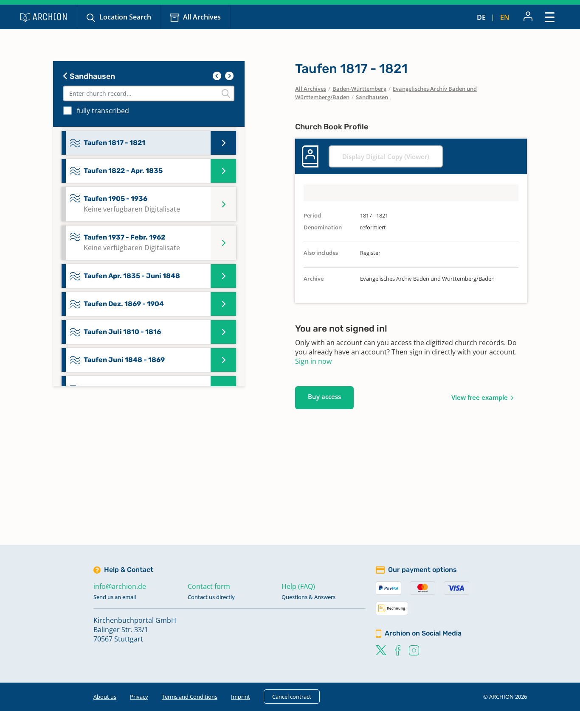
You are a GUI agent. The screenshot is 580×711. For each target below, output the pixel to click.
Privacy (139, 696)
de (481, 17)
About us (104, 696)
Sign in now (313, 361)
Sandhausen (91, 76)
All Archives (202, 17)
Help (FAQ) (298, 586)
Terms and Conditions (189, 696)
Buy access (324, 396)
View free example (479, 397)
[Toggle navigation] (550, 16)
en (505, 17)
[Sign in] (528, 17)
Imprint (240, 696)
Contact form (209, 586)
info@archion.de (119, 586)
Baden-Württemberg (359, 88)
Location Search (125, 17)
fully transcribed (103, 110)
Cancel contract (291, 696)
